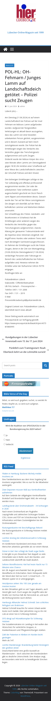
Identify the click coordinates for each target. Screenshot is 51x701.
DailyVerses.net (8, 411)
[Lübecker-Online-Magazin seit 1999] (5, 49)
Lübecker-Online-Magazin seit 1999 (25, 32)
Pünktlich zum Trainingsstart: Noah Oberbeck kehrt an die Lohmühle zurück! (24, 349)
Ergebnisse (25, 458)
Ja (6, 435)
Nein (8, 440)
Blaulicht (9, 65)
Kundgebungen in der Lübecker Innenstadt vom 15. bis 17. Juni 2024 (23, 339)
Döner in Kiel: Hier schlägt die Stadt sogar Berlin (23, 551)
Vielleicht (9, 444)
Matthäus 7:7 (8, 407)
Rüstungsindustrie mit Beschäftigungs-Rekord (22, 527)
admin (22, 106)
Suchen (45, 365)
